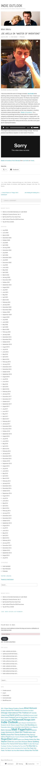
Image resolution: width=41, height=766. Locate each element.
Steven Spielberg (33, 741)
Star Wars (37, 739)
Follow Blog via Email (8, 625)
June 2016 (5, 441)
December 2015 (7, 456)
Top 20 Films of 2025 (8, 222)
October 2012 (6, 550)
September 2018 (7, 374)
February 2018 (7, 391)
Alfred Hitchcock (30, 708)
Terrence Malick (22, 744)
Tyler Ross (13, 750)
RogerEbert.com (9, 738)
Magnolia (35, 727)
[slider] (36, 127)
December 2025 (7, 237)
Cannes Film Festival (12, 710)
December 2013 (7, 515)
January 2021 (6, 304)
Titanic (8, 748)
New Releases (7, 568)
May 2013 (5, 533)
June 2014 (5, 500)
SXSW (16, 744)
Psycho (8, 737)
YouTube (35, 750)
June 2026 (5, 232)
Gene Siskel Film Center (27, 717)
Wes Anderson (21, 750)
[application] (20, 128)
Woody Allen (28, 750)
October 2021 (6, 282)
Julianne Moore (10, 727)
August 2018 (6, 376)
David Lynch (14, 715)
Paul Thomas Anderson (18, 734)
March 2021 (6, 299)
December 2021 (7, 280)
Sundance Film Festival (7, 744)
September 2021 (7, 285)
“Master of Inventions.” (27, 112)
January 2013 (6, 543)
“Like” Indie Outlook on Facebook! (12, 611)
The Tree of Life (22, 746)
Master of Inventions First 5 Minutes (10, 160)
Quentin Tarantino (15, 737)
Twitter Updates (6, 576)
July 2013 (5, 528)
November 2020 (7, 309)
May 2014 (5, 503)
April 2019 (5, 356)
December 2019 (7, 337)
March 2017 (6, 419)
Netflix (3, 734)
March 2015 (6, 478)
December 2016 (7, 426)
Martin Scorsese (6, 730)
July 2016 (5, 438)
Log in (4, 693)
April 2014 (5, 505)
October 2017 (6, 401)
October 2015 (6, 461)
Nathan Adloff (32, 732)
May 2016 (5, 443)
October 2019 (6, 342)
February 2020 (7, 332)
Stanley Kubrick (29, 739)
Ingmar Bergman (22, 722)
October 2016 (6, 431)
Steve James (15, 741)
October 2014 (6, 491)
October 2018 (6, 371)
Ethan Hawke (4, 717)
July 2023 (5, 260)
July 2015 (5, 468)
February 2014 (7, 510)
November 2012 (7, 548)
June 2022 (5, 267)
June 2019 (5, 352)
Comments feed (7, 698)
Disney (21, 715)
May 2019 (5, 354)
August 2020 (6, 317)
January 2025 (6, 247)
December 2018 (7, 366)
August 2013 (6, 525)
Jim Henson (11, 725)
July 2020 (5, 319)
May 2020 (5, 324)
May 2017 (5, 414)
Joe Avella (26, 160)
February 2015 (7, 481)
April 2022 (5, 272)
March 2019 (6, 359)
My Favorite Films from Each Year (12, 217)
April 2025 (5, 245)
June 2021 (5, 292)
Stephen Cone (6, 741)
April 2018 (5, 386)
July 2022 (5, 265)
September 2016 (7, 433)
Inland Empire (30, 722)
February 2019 (7, 362)
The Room (9, 746)
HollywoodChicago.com (18, 182)
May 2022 (5, 270)
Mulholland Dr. (10, 732)
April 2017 (5, 416)
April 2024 (5, 255)
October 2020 (6, 312)
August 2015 (6, 466)
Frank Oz (17, 717)
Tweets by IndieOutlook (7, 579)
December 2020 (7, 307)
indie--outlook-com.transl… (10, 651)
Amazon (3, 710)
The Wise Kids (30, 746)
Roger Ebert (33, 736)
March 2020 (6, 329)
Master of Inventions (12, 184)
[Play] (4, 128)
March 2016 (6, 448)
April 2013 (5, 535)
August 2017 (6, 406)
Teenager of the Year (32, 184)
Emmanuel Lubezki (32, 715)
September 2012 (7, 553)
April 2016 (5, 446)
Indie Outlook (11, 5)
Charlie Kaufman (24, 710)
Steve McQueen (22, 741)
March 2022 (6, 275)
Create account (7, 690)
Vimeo (32, 160)
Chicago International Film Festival (14, 712)
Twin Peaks (30, 748)
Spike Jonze (21, 739)
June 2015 (5, 471)
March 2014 (6, 508)
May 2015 (5, 473)
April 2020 (5, 327)
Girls (36, 717)
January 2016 (6, 453)
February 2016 (7, 451)
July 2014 (5, 498)
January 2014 (6, 513)
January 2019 (6, 364)
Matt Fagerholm (22, 184)
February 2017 (7, 421)
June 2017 (5, 411)
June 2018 (5, 381)
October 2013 (6, 520)
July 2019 (5, 349)
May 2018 (5, 384)
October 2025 (6, 240)
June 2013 (5, 530)
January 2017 (6, 424)
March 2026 (6, 235)
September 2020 (7, 314)
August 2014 (6, 496)
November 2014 (7, 488)
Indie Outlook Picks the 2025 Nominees (13, 219)
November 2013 (7, 518)
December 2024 (7, 250)
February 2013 (7, 540)
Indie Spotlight (6, 566)
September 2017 (7, 404)
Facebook (12, 717)
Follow (4, 639)
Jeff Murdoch (35, 182)
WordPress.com (7, 700)
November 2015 (7, 458)
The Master (3, 746)
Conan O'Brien (7, 182)
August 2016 (6, 436)
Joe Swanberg (29, 725)
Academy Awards (18, 708)
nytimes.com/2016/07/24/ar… (10, 653)
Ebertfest (25, 715)
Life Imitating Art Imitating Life (32, 192)
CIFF (30, 713)
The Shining (15, 746)
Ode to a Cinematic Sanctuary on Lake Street (15, 212)
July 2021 (5, 290)
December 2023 (7, 257)
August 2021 (6, 287)
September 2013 (7, 523)
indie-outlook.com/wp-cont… (10, 656)
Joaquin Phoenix (20, 725)
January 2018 (6, 394)
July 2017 (5, 409)
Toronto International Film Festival (19, 748)
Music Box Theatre (21, 732)
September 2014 (7, 493)
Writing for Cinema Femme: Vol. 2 (12, 214)
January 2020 (6, 334)
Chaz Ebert (30, 710)
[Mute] (32, 128)
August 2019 (6, 347)
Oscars (8, 734)
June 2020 (5, 322)
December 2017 (7, 396)
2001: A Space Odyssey (7, 708)
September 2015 (7, 463)
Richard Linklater (24, 737)
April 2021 (5, 297)
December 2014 (7, 486)
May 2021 (5, 294)
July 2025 (5, 242)
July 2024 (5, 252)
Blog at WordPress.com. (7, 760)
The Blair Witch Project (33, 744)
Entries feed (6, 695)
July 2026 (5, 230)
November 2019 (7, 339)
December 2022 (7, 262)
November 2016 (7, 428)
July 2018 (5, 379)
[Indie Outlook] (20, 19)
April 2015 (5, 476)
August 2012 (6, 555)
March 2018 (6, 389)
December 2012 (7, 545)
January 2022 (6, 277)
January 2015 (6, 483)
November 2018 (7, 369)
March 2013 (6, 538)
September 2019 (7, 344)
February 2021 (7, 302)
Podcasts (22, 37)
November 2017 (7, 399)
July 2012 (5, 558)
